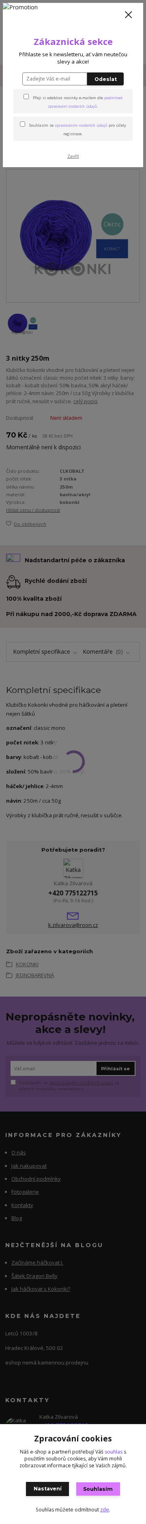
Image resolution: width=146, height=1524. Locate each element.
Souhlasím (98, 1489)
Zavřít (73, 156)
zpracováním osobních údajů (81, 125)
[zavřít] (128, 15)
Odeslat (105, 79)
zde (104, 1509)
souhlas (113, 1451)
